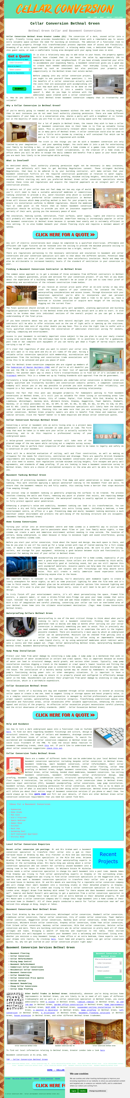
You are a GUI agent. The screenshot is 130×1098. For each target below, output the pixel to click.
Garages (57, 1078)
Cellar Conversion (47, 1078)
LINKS (95, 17)
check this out (54, 748)
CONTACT (109, 17)
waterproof (66, 483)
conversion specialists (102, 179)
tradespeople (31, 999)
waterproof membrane (62, 192)
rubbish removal (85, 1002)
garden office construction (68, 1005)
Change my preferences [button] (97, 1091)
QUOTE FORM (40, 794)
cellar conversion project (65, 942)
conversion (106, 142)
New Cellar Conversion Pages (22, 1078)
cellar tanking (50, 772)
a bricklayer (48, 1013)
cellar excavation (87, 691)
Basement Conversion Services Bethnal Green (40, 947)
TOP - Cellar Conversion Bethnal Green (27, 1060)
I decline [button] (83, 1091)
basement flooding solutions (94, 1013)
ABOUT (102, 17)
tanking (45, 493)
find (14, 914)
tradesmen (95, 1016)
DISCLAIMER (118, 17)
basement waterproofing (53, 767)
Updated (36, 1078)
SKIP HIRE (51, 1007)
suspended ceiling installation (94, 1007)
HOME (89, 17)
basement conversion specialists (36, 858)
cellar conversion (71, 76)
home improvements (114, 1005)
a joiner (50, 1002)
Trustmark (11, 376)
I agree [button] (74, 1091)
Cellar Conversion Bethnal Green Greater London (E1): (36, 37)
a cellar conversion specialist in (90, 888)
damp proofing (88, 1010)
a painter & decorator (45, 1010)
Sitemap (7, 1078)
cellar (111, 37)
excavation (59, 696)
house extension (22, 1016)
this (46, 746)
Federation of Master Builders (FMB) (30, 367)
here (8, 732)
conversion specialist (48, 761)
